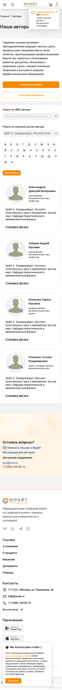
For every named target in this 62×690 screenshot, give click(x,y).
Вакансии (9, 559)
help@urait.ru (16, 596)
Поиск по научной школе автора (23, 126)
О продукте (10, 552)
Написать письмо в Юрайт (24, 447)
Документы (10, 566)
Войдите (44, 14)
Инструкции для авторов (19, 452)
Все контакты (10, 609)
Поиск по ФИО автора (16, 109)
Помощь (8, 572)
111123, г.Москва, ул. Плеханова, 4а (31, 589)
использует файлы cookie (17, 656)
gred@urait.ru (10, 462)
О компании (10, 546)
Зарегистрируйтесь (45, 12)
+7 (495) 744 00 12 (19, 602)
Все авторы (11, 172)
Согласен (13, 680)
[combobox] (31, 116)
